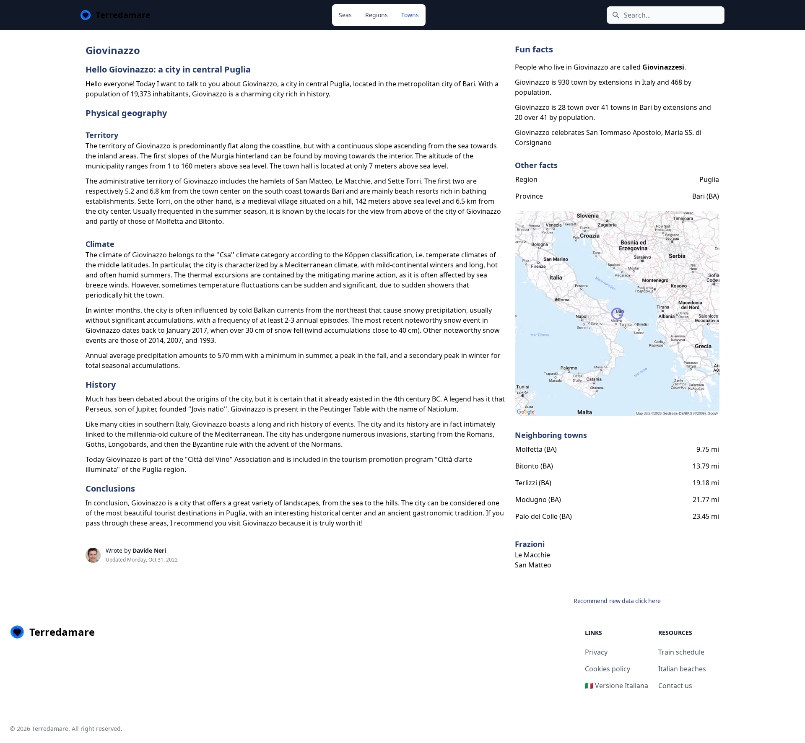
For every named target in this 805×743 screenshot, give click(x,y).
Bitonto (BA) (534, 466)
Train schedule (681, 652)
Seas (345, 15)
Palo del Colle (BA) (543, 516)
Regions (376, 15)
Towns (410, 15)
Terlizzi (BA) (533, 482)
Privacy (596, 652)
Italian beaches (682, 668)
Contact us (675, 685)
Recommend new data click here (617, 601)
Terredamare (50, 729)
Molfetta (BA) (536, 449)
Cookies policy (607, 668)
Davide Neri (149, 550)
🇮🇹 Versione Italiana (616, 685)
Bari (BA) (705, 196)
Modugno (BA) (538, 499)
